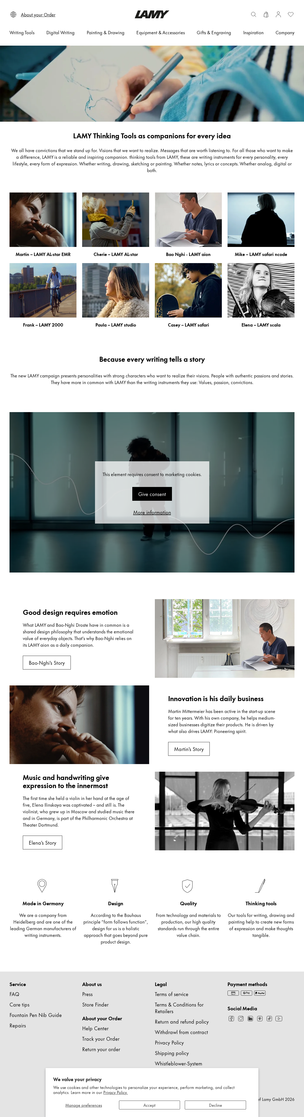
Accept (149, 1105)
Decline (215, 1105)
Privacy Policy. (115, 1092)
